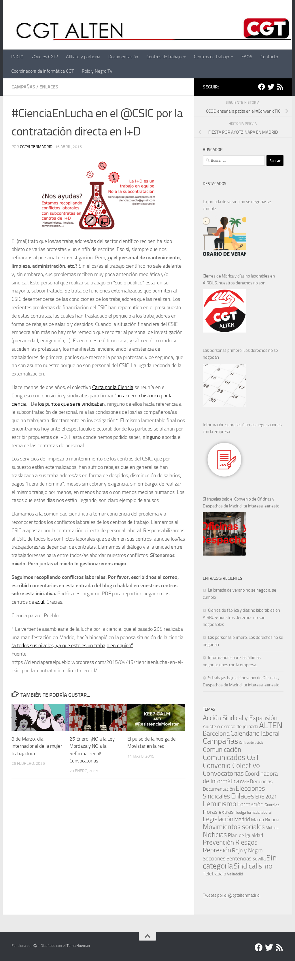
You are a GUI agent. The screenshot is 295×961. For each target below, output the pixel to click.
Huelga (240, 812)
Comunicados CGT (231, 757)
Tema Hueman (78, 945)
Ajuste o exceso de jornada (230, 726)
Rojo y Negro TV (97, 71)
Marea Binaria (265, 819)
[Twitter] (270, 86)
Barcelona (216, 733)
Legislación (218, 819)
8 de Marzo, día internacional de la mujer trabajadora (37, 746)
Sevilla (259, 859)
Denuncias (261, 781)
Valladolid (235, 874)
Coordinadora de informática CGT (42, 71)
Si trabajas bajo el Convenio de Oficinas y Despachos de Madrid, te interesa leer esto (241, 502)
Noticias (215, 834)
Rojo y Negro (247, 850)
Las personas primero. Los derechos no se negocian (240, 354)
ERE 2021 (266, 797)
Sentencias (238, 858)
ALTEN (270, 725)
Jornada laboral (259, 812)
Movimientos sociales (234, 826)
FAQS (246, 56)
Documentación (123, 56)
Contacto (269, 56)
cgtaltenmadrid (36, 146)
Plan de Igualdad (245, 835)
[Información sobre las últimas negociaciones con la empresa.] (224, 459)
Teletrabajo (214, 874)
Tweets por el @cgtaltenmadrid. (231, 895)
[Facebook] (261, 86)
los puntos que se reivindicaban (71, 404)
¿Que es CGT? (45, 56)
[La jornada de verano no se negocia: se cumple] (224, 236)
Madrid (242, 819)
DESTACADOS (214, 183)
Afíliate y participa (83, 56)
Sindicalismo (253, 866)
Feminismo (219, 804)
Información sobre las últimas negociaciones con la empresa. (242, 428)
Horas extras (218, 811)
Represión (217, 850)
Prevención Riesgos (230, 842)
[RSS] (280, 86)
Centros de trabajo (163, 56)
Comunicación (222, 750)
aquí (39, 602)
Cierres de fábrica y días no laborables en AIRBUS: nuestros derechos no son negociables (239, 279)
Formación (250, 804)
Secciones (214, 858)
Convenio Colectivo (231, 765)
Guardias (271, 805)
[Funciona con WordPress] (35, 945)
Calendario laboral (254, 733)
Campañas (23, 87)
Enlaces (48, 87)
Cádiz (244, 781)
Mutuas (272, 827)
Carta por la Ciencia (112, 387)
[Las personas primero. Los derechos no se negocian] (224, 385)
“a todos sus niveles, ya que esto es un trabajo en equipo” (72, 645)
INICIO (17, 56)
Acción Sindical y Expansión (240, 718)
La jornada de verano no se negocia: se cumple (237, 205)
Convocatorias (223, 773)
